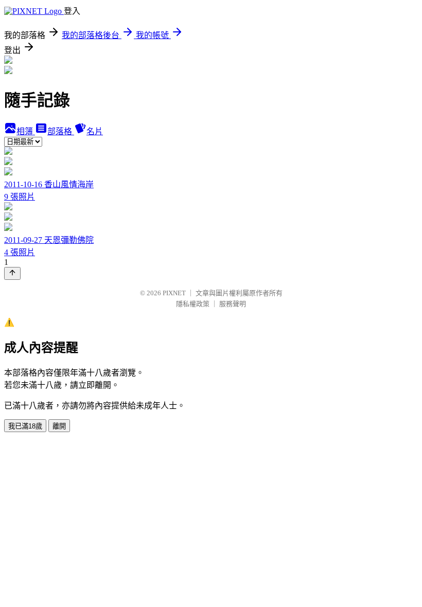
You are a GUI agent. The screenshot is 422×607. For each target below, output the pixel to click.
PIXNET (174, 293)
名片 (94, 131)
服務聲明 (232, 304)
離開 (59, 426)
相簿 (25, 131)
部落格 (60, 131)
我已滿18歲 (25, 426)
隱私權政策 (192, 304)
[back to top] (12, 273)
